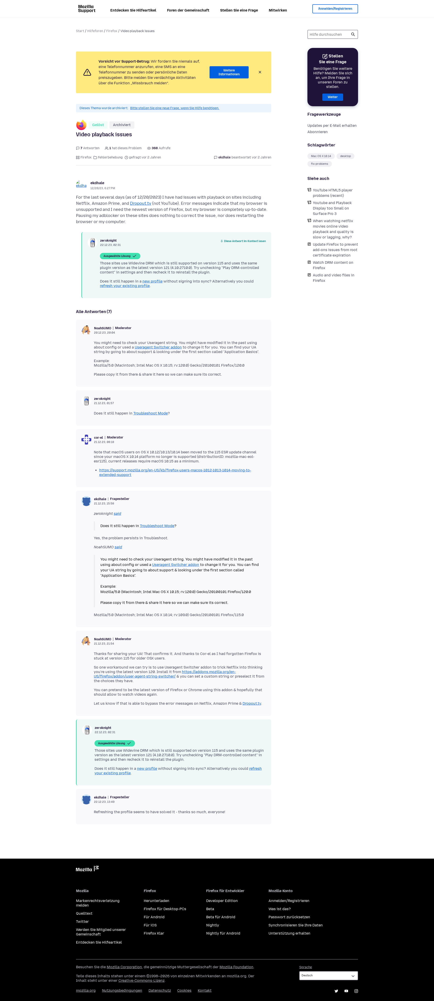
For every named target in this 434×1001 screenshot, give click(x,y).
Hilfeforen (95, 31)
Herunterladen (156, 901)
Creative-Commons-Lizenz (141, 980)
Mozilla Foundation (236, 967)
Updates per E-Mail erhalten (332, 125)
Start (80, 31)
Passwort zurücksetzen (289, 917)
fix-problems (319, 163)
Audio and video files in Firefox (333, 278)
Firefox (111, 31)
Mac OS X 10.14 (321, 156)
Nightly (212, 925)
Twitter (82, 921)
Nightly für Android (223, 933)
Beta (210, 909)
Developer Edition (222, 901)
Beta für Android (220, 917)
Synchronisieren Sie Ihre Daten (296, 925)
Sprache (305, 967)
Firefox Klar (154, 933)
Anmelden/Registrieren (335, 9)
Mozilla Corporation (124, 967)
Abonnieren (317, 132)
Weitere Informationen (229, 72)
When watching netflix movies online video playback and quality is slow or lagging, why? (333, 229)
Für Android (154, 917)
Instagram (356, 991)
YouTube (346, 991)
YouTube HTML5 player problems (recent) (333, 193)
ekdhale (97, 183)
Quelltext (84, 913)
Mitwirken (278, 10)
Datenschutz (160, 990)
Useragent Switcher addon (158, 347)
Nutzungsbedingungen (122, 990)
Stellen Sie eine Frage (239, 10)
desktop (345, 156)
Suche (353, 34)
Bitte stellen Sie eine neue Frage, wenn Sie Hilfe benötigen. (174, 108)
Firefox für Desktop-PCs (165, 909)
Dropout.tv (140, 203)
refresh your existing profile (125, 286)
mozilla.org (86, 990)
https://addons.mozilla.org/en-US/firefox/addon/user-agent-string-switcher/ (165, 674)
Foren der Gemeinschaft (188, 10)
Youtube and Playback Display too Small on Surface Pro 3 (332, 208)
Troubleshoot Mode (150, 413)
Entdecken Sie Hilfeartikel (133, 10)
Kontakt (205, 990)
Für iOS (150, 925)
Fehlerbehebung (110, 157)
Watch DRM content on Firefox (333, 265)
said (117, 513)
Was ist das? (280, 909)
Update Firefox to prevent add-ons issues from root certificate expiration (335, 249)
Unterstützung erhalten (289, 933)
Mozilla (87, 869)
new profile (152, 281)
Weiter (333, 97)
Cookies (184, 990)
